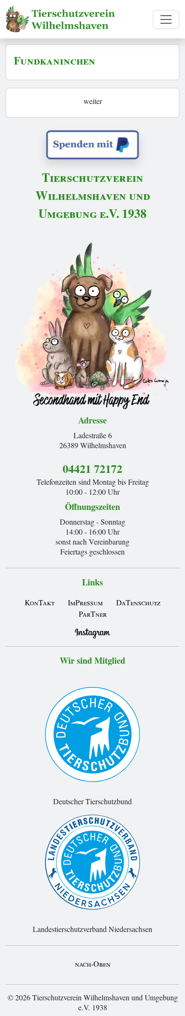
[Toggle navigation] (166, 19)
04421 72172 (92, 468)
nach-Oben (93, 964)
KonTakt (40, 602)
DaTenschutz (138, 602)
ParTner (93, 614)
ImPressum (85, 602)
